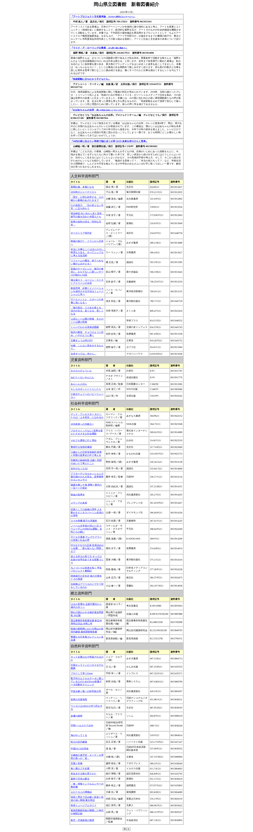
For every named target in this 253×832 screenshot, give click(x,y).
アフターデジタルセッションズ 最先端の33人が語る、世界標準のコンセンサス (87, 476)
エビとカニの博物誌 (81, 792)
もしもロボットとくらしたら (86, 389)
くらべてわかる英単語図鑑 (85, 327)
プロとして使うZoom (82, 673)
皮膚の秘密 (76, 716)
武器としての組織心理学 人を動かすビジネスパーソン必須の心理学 (87, 512)
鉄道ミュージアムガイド (83, 805)
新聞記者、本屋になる (82, 187)
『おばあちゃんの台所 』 (97, 110)
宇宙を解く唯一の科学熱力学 (86, 691)
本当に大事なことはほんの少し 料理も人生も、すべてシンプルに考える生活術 (88, 252)
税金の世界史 (78, 494)
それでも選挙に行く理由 (83, 440)
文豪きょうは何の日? (82, 340)
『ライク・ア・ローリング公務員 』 (99, 47)
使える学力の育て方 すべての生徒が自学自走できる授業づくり (87, 559)
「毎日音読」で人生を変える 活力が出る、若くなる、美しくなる (87, 310)
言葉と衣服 (76, 763)
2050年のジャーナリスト (83, 192)
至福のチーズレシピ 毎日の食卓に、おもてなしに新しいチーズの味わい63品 (87, 272)
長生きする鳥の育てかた (83, 773)
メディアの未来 (79, 503)
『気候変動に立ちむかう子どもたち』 (91, 79)
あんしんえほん (79, 384)
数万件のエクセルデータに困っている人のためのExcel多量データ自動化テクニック (87, 681)
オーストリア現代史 (81, 233)
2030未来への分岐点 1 (82, 424)
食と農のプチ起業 (80, 768)
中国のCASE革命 (80, 748)
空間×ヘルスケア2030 (82, 725)
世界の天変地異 (79, 699)
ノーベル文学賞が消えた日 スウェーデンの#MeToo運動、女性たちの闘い (86, 529)
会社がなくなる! (79, 468)
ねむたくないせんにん (82, 377)
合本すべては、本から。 (83, 353)
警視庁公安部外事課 (81, 447)
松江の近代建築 (79, 742)
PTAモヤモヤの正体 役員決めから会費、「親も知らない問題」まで (87, 548)
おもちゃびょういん (81, 370)
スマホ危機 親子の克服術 (84, 520)
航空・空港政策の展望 (82, 820)
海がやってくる (79, 735)
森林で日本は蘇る (80, 778)
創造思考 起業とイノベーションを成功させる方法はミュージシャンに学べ (87, 291)
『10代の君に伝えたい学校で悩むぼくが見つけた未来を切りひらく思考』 (109, 141)
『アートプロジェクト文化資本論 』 (103, 16)
